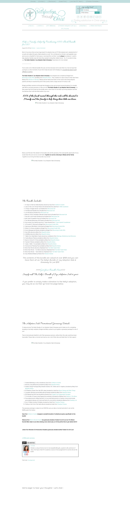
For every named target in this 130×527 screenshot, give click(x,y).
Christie (32, 446)
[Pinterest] (27, 454)
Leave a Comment (41, 48)
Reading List (73, 400)
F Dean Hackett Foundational (62, 222)
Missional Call (51, 208)
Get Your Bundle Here (50, 270)
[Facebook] (26, 452)
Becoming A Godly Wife (52, 224)
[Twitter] (24, 452)
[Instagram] (25, 454)
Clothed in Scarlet (32, 414)
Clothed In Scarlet (60, 204)
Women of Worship (34, 79)
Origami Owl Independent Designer (61, 394)
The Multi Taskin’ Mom (54, 248)
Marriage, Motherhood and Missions (66, 236)
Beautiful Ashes (47, 77)
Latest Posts (32, 442)
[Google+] (28, 452)
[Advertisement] (65, 33)
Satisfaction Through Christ (44, 14)
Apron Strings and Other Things (67, 390)
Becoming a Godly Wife (28, 77)
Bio (25, 442)
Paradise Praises (59, 402)
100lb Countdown (64, 206)
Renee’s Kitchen (49, 253)
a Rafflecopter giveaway (28, 438)
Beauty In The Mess (71, 396)
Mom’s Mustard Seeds (36, 420)
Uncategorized (31, 460)
